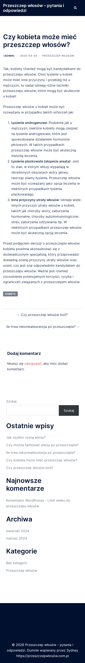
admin (9, 55)
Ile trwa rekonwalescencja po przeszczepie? (41, 327)
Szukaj (11, 401)
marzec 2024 (16, 538)
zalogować (32, 363)
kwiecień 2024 (17, 531)
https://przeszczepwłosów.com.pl (42, 656)
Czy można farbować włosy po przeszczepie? (42, 445)
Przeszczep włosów (58, 55)
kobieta (10, 293)
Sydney (72, 650)
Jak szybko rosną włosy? (26, 437)
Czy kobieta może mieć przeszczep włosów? (41, 460)
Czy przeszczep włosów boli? (44, 315)
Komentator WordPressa (25, 500)
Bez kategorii (16, 563)
